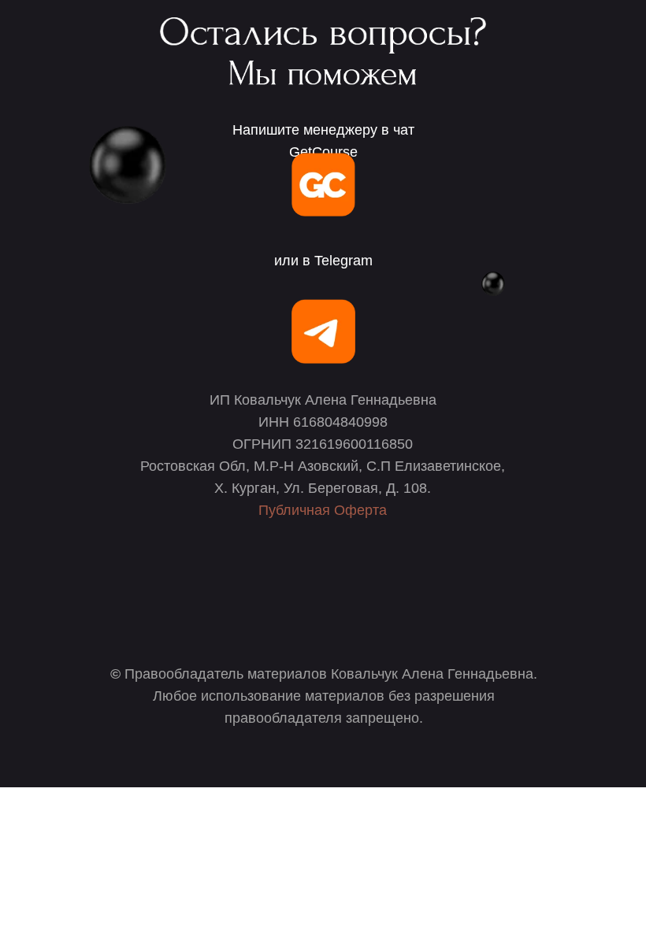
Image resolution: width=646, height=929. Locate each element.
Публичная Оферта (322, 510)
